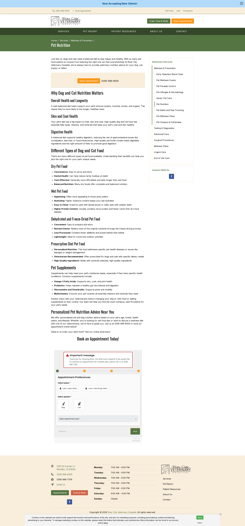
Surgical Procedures (164, 140)
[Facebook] (171, 176)
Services (63, 31)
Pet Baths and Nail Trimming (170, 110)
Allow (200, 517)
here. (106, 523)
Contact (181, 31)
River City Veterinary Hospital (122, 512)
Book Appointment (183, 21)
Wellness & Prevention (82, 40)
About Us (156, 31)
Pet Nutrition (162, 104)
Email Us (61, 484)
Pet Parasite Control (166, 86)
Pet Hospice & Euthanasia (168, 122)
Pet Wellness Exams (166, 80)
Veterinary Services (162, 62)
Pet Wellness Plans (165, 116)
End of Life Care (162, 158)
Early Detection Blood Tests (169, 74)
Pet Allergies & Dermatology (169, 92)
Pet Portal (169, 11)
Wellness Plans (161, 146)
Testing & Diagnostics (164, 128)
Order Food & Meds (158, 21)
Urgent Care (160, 152)
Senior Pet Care (164, 98)
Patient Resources (123, 31)
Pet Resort (90, 31)
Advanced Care (161, 134)
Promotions (188, 11)
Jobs (178, 11)
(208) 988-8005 (110, 81)
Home (54, 40)
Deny (200, 523)
